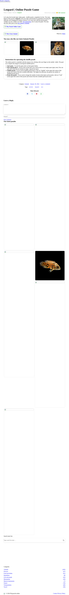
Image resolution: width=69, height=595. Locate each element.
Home (5, 12)
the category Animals (23, 23)
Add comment (61, 12)
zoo (42, 87)
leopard (37, 87)
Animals (26, 84)
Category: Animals (11, 12)
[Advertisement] (34, 554)
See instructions (27, 21)
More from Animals (12, 34)
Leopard (19, 12)
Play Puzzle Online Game (13, 26)
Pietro (63, 33)
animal (31, 87)
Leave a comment (45, 84)
